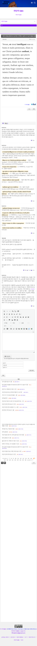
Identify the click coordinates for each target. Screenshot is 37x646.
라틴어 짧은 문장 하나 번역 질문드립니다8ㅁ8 (12, 435)
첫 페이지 (5, 458)
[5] (7, 426)
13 (23, 458)
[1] (15, 389)
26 (25, 460)
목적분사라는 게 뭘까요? (7, 429)
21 (12, 460)
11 (18, 458)
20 (10, 460)
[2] (11, 381)
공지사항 (13, 637)
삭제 (33, 270)
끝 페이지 (29, 460)
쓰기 (34, 462)
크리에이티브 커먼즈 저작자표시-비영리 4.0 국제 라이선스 (22, 629)
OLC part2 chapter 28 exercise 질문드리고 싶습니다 (14, 447)
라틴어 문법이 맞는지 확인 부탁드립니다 (11, 451)
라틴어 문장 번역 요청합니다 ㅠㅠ (9, 407)
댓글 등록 (31, 370)
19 (7, 460)
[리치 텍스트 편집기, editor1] (18, 342)
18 (4, 460)
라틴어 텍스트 (32, 637)
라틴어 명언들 (20, 637)
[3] (13, 429)
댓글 (33, 140)
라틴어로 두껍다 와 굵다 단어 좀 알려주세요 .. (12, 401)
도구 (26, 637)
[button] (4, 311)
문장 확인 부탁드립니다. (7, 410)
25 (23, 460)
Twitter (32, 104)
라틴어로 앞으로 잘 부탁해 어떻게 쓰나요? (11, 392)
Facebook (33, 104)
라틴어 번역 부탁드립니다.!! (8, 454)
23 (17, 460)
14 (25, 458)
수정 (29, 109)
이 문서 (33, 289)
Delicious (35, 104)
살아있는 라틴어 (5, 637)
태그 (5, 463)
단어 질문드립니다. (6, 381)
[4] (13, 410)
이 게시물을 (27, 104)
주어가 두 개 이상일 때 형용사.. (9, 395)
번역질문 (4, 398)
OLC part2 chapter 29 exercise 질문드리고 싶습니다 (14, 384)
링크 (22, 640)
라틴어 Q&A (18, 11)
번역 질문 (4, 432)
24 (20, 460)
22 (15, 460)
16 (31, 458)
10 (15, 458)
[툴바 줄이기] (33, 332)
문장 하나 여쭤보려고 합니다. (8, 389)
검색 (2, 463)
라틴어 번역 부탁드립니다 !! (8, 404)
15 (28, 458)
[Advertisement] (18, 30)
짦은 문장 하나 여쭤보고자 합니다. (9, 441)
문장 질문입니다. (5, 438)
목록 (34, 109)
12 (20, 458)
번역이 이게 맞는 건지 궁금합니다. (9, 444)
